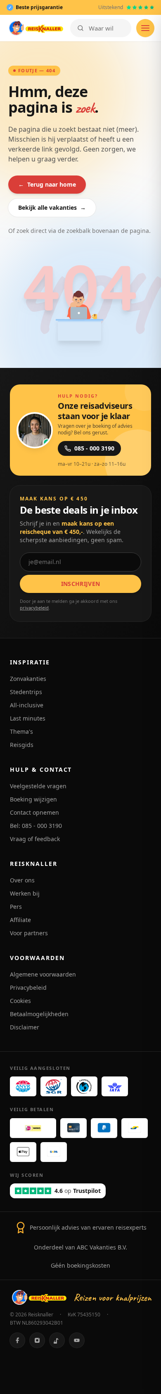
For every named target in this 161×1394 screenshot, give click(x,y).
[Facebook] (17, 1340)
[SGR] (53, 1086)
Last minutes (27, 718)
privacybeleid (34, 608)
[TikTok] (57, 1340)
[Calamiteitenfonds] (84, 1086)
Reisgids (21, 745)
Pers (16, 906)
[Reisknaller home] (36, 28)
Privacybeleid (28, 987)
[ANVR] (23, 1086)
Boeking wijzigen (33, 799)
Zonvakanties (28, 679)
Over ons (22, 880)
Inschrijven (80, 584)
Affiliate (20, 920)
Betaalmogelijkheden (39, 1014)
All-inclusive (26, 705)
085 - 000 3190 (94, 448)
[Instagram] (37, 1340)
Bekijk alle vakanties (52, 207)
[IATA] (115, 1086)
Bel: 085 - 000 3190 (36, 826)
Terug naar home (47, 184)
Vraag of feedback (35, 839)
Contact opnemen (34, 812)
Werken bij (25, 893)
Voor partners (29, 933)
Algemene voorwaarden (43, 974)
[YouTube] (76, 1340)
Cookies (20, 1001)
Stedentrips (26, 692)
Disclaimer (24, 1027)
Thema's (21, 731)
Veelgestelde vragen (38, 786)
